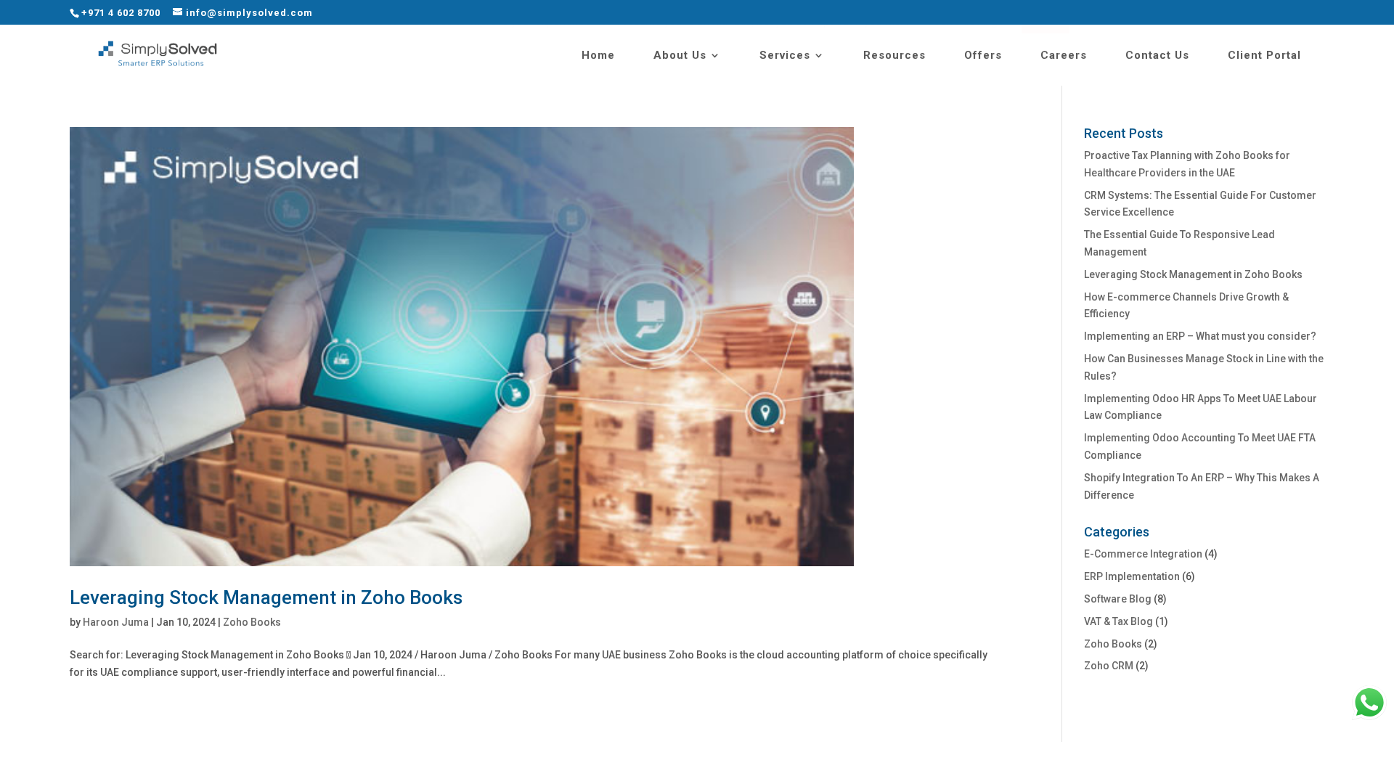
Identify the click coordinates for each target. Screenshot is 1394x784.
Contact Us (1157, 56)
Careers (1063, 56)
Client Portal (1264, 56)
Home (598, 56)
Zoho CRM (1108, 665)
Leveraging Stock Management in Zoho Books (266, 597)
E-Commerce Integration (1143, 554)
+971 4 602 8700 (120, 12)
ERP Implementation (1132, 576)
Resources (894, 56)
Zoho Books (252, 622)
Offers (983, 56)
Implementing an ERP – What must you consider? (1200, 336)
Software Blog (1118, 599)
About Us (679, 56)
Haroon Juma (116, 622)
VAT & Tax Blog (1118, 621)
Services (784, 56)
